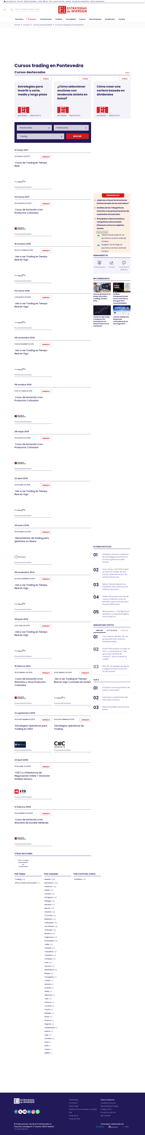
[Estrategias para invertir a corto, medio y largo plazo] (14, 78)
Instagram (33, 1112)
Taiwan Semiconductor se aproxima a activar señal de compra (113, 238)
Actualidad (112, 630)
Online (46, 79)
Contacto (73, 1103)
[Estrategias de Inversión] (23, 110)
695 (50, 879)
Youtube (25, 1112)
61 (49, 890)
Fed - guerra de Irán (56, 1)
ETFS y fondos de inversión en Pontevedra (23, 863)
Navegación (4, 9)
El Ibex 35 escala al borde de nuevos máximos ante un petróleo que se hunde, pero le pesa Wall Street (115, 600)
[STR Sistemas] (113, 1127)
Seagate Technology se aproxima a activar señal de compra (113, 247)
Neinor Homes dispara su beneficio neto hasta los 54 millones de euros (115, 587)
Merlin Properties (30, 1)
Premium (124, 630)
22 (50, 919)
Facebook (16, 1112)
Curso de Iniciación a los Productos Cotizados (28, 211)
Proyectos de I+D (108, 1112)
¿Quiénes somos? (108, 1103)
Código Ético (106, 1109)
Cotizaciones (99, 267)
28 (50, 912)
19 (50, 933)
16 (50, 948)
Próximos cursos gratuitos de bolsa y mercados (116, 688)
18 (20, 879)
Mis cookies (106, 1115)
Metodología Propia (109, 1106)
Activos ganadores (97, 1)
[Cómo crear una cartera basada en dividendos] (93, 78)
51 (49, 894)
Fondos (112, 267)
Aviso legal (73, 1106)
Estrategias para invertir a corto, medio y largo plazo (32, 90)
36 (49, 908)
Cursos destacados (29, 72)
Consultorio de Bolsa (124, 268)
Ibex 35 (20, 1)
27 (50, 915)
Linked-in (29, 1112)
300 (51, 883)
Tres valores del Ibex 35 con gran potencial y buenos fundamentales (115, 639)
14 (51, 951)
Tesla (40, 1)
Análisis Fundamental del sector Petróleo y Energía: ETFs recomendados (120, 298)
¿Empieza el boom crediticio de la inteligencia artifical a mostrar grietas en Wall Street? (115, 558)
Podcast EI (73, 1115)
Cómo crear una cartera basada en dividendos (110, 90)
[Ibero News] (125, 1127)
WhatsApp (37, 1112)
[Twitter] (20, 1112)
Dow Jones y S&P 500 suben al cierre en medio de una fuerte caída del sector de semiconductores (115, 573)
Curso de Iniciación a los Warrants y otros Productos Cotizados (30, 682)
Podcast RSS (74, 1118)
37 (50, 904)
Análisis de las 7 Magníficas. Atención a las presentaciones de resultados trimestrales (113, 211)
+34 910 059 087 (21, 1129)
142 (50, 886)
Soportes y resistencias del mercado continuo (115, 698)
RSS (70, 1112)
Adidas (68, 1)
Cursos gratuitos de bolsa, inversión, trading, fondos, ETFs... (102, 297)
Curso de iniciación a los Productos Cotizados (28, 399)
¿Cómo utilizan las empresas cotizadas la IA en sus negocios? (121, 320)
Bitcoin (45, 1)
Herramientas (100, 255)
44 (51, 897)
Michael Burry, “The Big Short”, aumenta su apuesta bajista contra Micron (116, 614)
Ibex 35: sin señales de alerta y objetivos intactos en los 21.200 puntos (115, 669)
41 (49, 901)
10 (50, 959)
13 (50, 955)
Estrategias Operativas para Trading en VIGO (30, 727)
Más (127, 73)
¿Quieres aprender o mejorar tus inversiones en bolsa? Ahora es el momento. (101, 321)
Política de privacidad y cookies (83, 1109)
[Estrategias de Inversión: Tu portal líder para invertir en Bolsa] (72, 10)
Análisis (99, 630)
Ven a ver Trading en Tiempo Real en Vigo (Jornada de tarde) (72, 680)
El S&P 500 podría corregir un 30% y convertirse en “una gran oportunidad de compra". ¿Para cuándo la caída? (116, 653)
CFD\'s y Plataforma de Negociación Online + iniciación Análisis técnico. (32, 776)
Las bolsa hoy (11, 1)
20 (50, 930)
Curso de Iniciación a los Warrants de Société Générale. (31, 821)
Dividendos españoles (80, 1)
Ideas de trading (102, 232)
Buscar (12, 9)
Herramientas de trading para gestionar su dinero (31, 539)
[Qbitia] (100, 1127)
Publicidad (73, 1099)
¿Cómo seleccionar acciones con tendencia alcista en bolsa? (72, 92)
